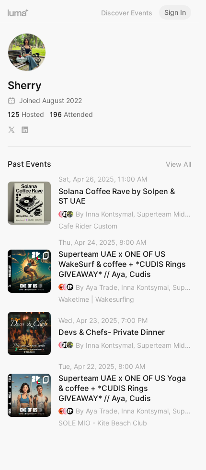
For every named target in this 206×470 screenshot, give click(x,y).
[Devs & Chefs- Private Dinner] (99, 333)
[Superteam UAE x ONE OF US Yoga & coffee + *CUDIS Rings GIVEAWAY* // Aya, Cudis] (99, 395)
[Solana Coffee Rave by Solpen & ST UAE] (99, 203)
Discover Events (126, 13)
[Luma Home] (18, 12)
